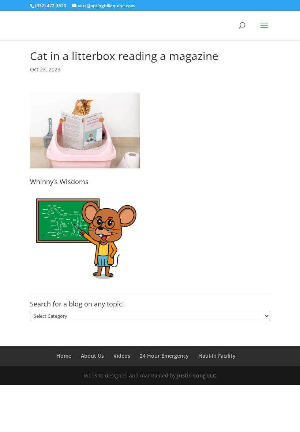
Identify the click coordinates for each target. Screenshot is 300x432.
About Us (92, 355)
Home (63, 355)
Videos (121, 355)
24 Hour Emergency (164, 355)
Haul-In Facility (217, 355)
